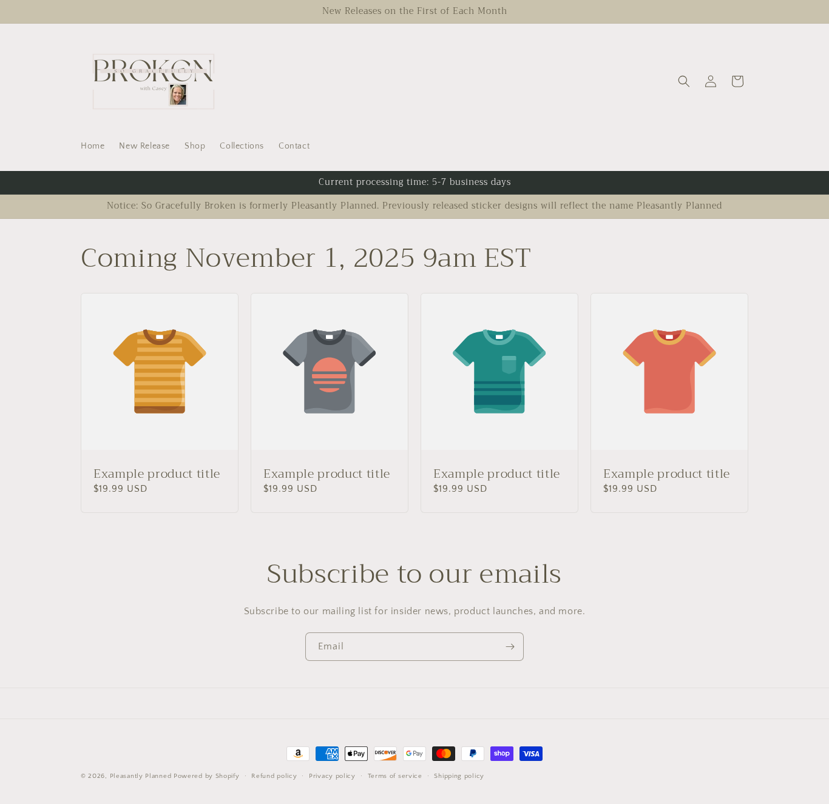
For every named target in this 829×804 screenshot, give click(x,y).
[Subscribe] (509, 646)
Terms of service (395, 775)
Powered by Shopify (207, 776)
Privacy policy (332, 775)
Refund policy (274, 775)
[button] (684, 81)
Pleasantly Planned (141, 776)
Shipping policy (459, 775)
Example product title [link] (156, 473)
